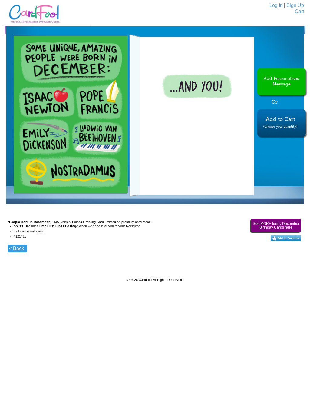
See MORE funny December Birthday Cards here (276, 225)
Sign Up (295, 5)
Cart (299, 11)
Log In (276, 5)
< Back (16, 248)
